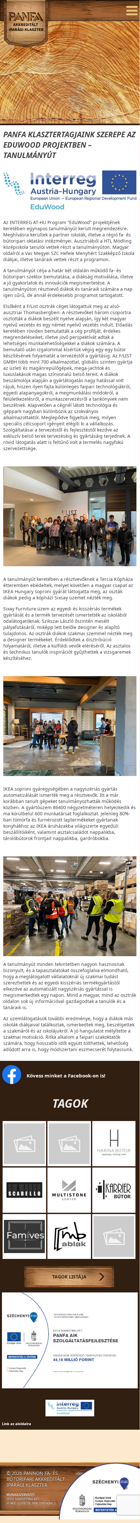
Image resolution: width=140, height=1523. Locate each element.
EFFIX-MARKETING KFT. (23, 1499)
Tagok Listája (69, 1277)
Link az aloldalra (16, 1423)
